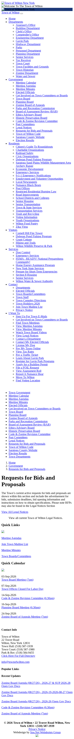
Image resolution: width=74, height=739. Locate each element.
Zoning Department (27, 73)
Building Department (28, 28)
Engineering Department (30, 37)
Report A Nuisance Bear (29, 374)
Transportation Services (29, 210)
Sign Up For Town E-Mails (31, 316)
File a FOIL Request (27, 367)
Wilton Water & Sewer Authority (34, 281)
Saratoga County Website (30, 137)
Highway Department (28, 44)
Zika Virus (22, 226)
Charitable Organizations (30, 149)
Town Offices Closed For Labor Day (22, 588)
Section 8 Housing (26, 274)
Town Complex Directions (31, 300)
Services (13, 249)
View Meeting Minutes (29, 329)
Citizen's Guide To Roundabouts (34, 146)
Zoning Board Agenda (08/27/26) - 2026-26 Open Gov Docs (36, 701)
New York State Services (30, 268)
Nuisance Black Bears (28, 185)
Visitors (13, 229)
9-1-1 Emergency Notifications (33, 175)
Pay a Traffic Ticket (27, 354)
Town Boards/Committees (30, 293)
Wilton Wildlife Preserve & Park (34, 245)
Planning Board (25, 101)
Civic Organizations (27, 156)
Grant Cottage (24, 239)
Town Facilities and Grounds (32, 66)
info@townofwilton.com (15, 661)
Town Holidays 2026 (28, 303)
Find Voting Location (28, 380)
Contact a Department (28, 338)
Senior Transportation (28, 204)
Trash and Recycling (27, 213)
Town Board (23, 98)
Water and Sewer (25, 76)
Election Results (25, 140)
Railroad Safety (24, 153)
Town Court (23, 63)
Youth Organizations (27, 220)
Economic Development (29, 169)
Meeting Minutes (25, 89)
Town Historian (25, 69)
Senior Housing (25, 201)
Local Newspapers (26, 181)
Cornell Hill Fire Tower (29, 233)
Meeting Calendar (26, 82)
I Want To (14, 313)
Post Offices (23, 188)
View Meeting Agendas (29, 326)
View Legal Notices (27, 335)
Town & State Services (29, 207)
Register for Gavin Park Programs (35, 361)
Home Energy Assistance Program (35, 265)
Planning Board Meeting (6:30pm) (20, 607)
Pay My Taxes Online (28, 348)
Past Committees (25, 124)
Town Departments (19, 456)
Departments (16, 21)
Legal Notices (24, 127)
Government (16, 79)
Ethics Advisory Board (29, 114)
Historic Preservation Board (31, 117)
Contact (13, 284)
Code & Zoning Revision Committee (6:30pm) (27, 598)
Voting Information (26, 217)
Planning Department (28, 53)
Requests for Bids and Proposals (34, 130)
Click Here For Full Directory (18, 655)
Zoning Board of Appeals (30, 105)
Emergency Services (27, 172)
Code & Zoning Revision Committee (37, 121)
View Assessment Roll (28, 370)
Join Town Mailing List (29, 306)
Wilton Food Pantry (27, 223)
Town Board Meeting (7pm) (17, 579)
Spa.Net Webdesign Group (45, 732)
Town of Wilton (10, 12)
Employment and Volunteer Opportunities (39, 178)
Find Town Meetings (28, 322)
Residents (14, 143)
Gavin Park (22, 41)
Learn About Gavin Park (30, 358)
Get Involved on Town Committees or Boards (42, 95)
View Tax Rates (25, 351)
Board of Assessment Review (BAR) (37, 111)
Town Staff (22, 297)
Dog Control (23, 252)
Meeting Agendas (26, 85)
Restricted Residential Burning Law (36, 191)
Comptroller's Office (27, 34)
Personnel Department (28, 50)
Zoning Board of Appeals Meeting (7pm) (24, 616)
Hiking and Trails (26, 242)
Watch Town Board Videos (31, 332)
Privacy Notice (24, 310)
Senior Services (24, 57)
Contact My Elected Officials (32, 342)
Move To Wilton (25, 377)
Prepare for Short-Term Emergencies (36, 271)
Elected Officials (25, 92)
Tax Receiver (23, 60)
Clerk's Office (24, 31)
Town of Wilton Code (28, 133)
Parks (19, 47)
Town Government (19, 392)
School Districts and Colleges (32, 197)
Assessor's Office (25, 25)
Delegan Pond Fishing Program (34, 159)
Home (12, 18)
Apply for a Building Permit (32, 364)
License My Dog (25, 345)
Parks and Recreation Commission (35, 108)
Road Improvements (27, 194)
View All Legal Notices (14, 511)
